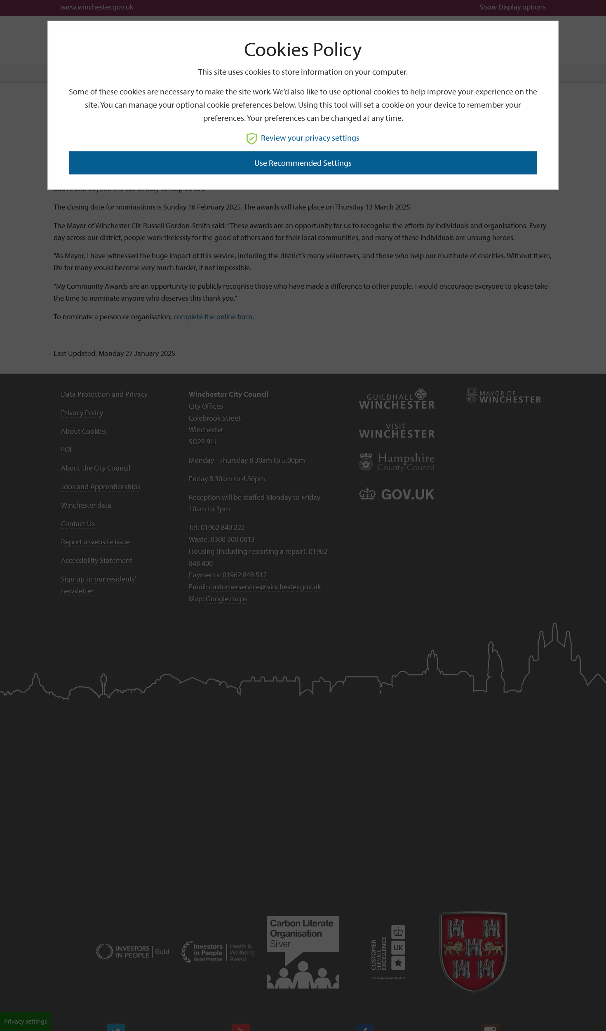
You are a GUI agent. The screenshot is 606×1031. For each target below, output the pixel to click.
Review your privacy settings (310, 137)
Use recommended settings (303, 163)
